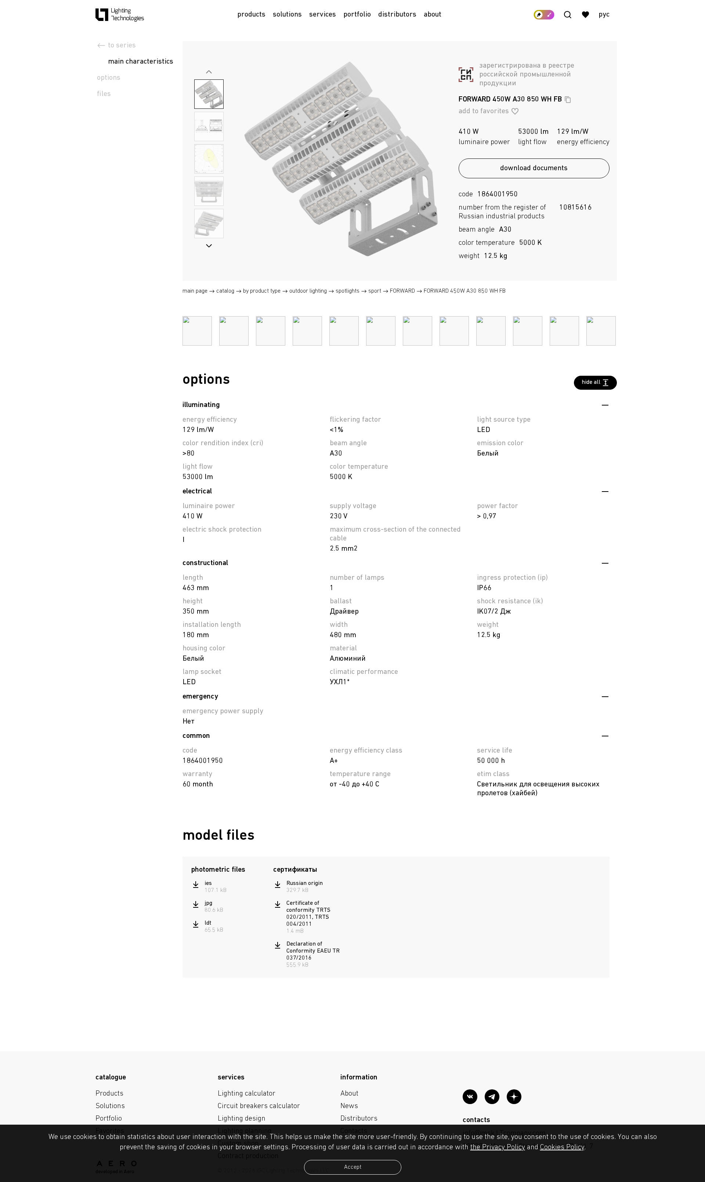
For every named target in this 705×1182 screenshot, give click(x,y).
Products (251, 14)
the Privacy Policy (497, 1147)
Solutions (287, 14)
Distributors (397, 14)
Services (322, 14)
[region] (228, 907)
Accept (352, 1167)
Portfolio (357, 14)
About (432, 14)
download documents (534, 168)
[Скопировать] (567, 99)
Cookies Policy (562, 1147)
